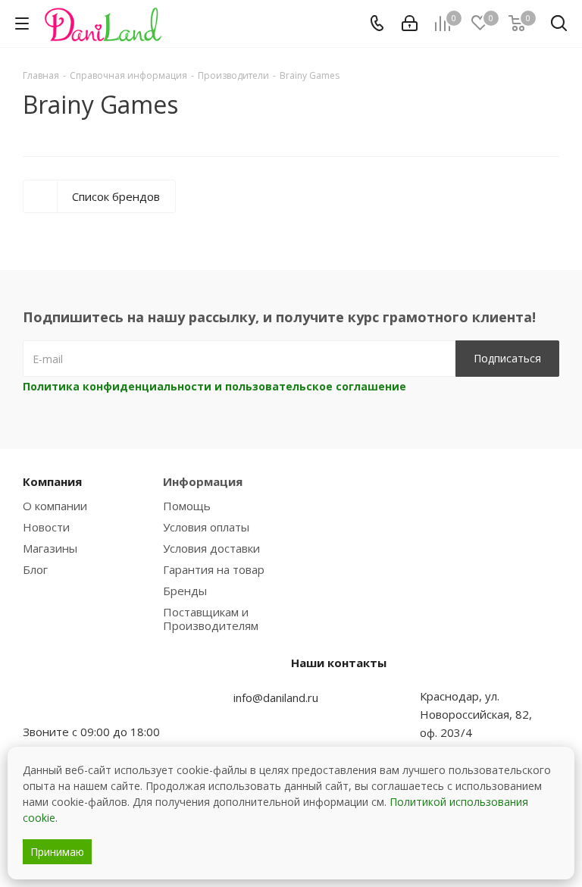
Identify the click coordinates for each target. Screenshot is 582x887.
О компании (55, 505)
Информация (202, 481)
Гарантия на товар (213, 569)
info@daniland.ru (275, 697)
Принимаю (57, 852)
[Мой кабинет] (410, 23)
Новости (46, 526)
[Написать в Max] (72, 702)
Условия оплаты (206, 526)
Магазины (50, 548)
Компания (52, 481)
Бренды (185, 590)
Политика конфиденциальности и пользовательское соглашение (214, 386)
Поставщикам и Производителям (210, 618)
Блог (35, 569)
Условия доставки (211, 548)
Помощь (187, 505)
